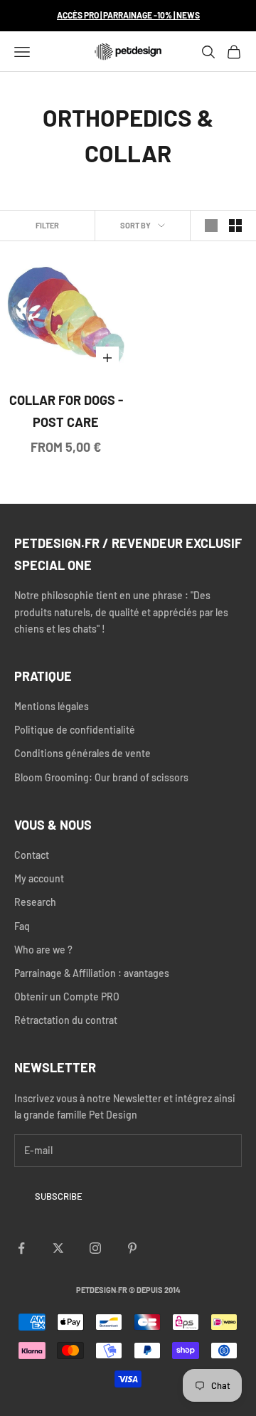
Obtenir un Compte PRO (66, 996)
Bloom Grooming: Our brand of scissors (101, 777)
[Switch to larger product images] (211, 226)
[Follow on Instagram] (95, 1248)
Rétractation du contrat (65, 1020)
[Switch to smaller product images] (235, 226)
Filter (47, 225)
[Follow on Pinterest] (132, 1248)
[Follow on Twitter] (58, 1248)
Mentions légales (51, 706)
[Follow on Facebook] (21, 1248)
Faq (22, 926)
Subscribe (58, 1196)
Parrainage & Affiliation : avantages (91, 973)
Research (35, 902)
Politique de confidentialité (74, 730)
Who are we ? (43, 950)
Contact (31, 855)
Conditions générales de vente (82, 753)
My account (39, 878)
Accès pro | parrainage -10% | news (128, 15)
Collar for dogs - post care (66, 411)
